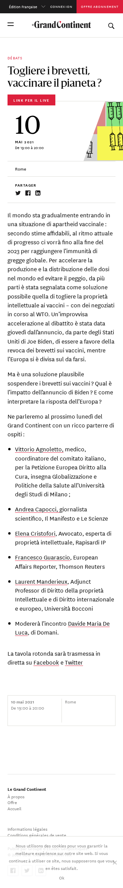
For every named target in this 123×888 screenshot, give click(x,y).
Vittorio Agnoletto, (39, 449)
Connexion (61, 6)
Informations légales (27, 828)
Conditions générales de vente (37, 834)
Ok (61, 877)
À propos (16, 796)
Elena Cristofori (35, 533)
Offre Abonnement (100, 6)
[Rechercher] (111, 24)
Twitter (74, 662)
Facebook (46, 662)
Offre (12, 802)
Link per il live (31, 100)
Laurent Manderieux (41, 581)
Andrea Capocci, (37, 509)
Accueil (15, 808)
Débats (15, 58)
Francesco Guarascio (42, 557)
